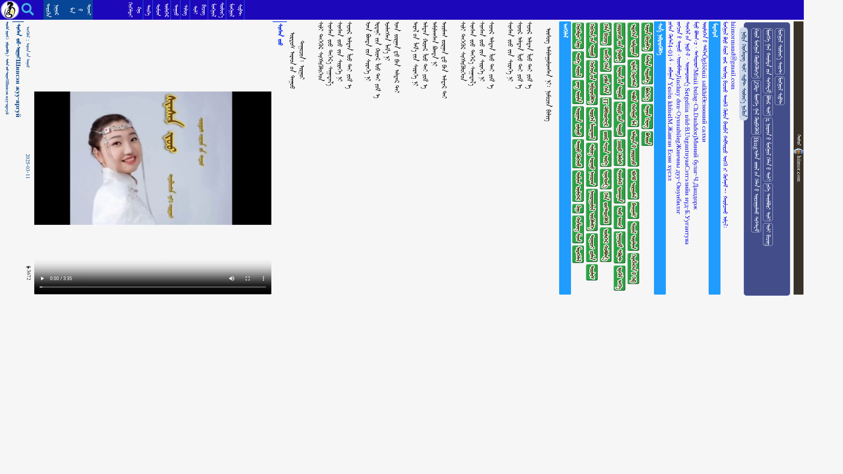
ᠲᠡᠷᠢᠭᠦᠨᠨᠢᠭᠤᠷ (52, 10)
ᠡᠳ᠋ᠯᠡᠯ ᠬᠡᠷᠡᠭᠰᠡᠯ (633, 73)
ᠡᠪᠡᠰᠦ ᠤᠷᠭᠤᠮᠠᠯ (633, 184)
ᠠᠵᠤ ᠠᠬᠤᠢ (619, 217)
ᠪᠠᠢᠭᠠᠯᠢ (633, 210)
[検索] (23, 9)
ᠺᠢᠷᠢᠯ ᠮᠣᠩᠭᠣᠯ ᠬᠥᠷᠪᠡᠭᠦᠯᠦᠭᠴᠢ (756, 53)
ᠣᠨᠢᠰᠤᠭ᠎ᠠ (606, 179)
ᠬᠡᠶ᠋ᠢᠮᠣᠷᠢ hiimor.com (799, 158)
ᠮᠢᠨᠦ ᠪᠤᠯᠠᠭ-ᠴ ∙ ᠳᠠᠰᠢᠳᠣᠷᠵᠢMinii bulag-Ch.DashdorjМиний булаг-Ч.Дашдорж (696, 115)
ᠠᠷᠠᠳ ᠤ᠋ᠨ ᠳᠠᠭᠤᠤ (27, 55)
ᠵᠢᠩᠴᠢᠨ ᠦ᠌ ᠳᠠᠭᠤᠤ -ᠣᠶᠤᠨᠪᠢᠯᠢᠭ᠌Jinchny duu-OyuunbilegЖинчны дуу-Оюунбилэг (679, 117)
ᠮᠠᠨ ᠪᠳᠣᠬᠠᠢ (80, 9)
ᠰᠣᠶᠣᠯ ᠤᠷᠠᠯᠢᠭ (633, 236)
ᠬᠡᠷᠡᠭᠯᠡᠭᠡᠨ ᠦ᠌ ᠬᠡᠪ (633, 268)
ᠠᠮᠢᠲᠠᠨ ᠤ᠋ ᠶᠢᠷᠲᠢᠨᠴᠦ (633, 148)
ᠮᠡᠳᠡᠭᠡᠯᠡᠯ (578, 254)
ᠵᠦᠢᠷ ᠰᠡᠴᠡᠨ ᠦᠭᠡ (606, 148)
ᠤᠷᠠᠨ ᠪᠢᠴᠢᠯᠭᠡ (647, 37)
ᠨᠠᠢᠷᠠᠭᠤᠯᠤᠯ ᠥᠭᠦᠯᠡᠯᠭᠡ (592, 209)
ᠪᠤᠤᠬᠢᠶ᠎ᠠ (647, 94)
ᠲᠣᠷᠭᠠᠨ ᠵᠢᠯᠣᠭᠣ (578, 121)
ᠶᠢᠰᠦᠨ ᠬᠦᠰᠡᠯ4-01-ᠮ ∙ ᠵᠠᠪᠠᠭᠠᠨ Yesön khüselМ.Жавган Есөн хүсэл (670, 101)
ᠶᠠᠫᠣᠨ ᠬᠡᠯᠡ (606, 84)
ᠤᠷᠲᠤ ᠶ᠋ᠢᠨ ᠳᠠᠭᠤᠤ (619, 119)
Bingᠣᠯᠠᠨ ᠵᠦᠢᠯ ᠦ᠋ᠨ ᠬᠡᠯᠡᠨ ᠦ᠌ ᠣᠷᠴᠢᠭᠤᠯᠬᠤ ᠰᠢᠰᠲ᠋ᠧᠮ (756, 184)
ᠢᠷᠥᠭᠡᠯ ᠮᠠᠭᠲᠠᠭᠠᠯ (592, 124)
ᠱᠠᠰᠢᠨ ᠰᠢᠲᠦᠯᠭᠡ (647, 69)
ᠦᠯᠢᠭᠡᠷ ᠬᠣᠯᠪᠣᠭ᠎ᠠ (606, 244)
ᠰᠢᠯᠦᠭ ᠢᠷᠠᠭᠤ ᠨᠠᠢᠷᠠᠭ (592, 164)
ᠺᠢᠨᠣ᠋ (578, 208)
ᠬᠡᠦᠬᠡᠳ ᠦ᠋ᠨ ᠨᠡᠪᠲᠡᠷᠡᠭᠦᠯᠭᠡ (592, 82)
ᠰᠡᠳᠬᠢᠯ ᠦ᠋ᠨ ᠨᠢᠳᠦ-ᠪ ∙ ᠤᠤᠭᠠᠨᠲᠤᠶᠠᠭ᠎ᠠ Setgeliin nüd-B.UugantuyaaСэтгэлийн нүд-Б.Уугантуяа (687, 133)
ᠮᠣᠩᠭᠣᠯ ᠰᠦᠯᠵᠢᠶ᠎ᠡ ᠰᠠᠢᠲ (780, 51)
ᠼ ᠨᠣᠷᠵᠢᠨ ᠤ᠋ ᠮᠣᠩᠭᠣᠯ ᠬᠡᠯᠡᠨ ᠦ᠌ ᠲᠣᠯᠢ (768, 149)
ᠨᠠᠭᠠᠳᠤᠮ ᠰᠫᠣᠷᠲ (619, 247)
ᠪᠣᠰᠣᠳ (647, 138)
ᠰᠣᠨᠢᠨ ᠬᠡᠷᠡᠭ (647, 116)
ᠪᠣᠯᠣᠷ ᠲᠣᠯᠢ (768, 105)
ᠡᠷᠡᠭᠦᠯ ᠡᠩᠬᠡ (619, 278)
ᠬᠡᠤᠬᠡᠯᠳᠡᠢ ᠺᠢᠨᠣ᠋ (578, 35)
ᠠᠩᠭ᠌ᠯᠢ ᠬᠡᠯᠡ (606, 59)
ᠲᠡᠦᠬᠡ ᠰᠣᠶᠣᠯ (578, 64)
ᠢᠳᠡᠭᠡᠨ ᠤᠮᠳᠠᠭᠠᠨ (633, 40)
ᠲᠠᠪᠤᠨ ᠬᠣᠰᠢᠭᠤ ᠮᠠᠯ (633, 108)
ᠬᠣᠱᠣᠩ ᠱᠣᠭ (578, 229)
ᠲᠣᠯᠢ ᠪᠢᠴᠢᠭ (768, 234)
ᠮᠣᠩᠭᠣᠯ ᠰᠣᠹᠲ (780, 90)
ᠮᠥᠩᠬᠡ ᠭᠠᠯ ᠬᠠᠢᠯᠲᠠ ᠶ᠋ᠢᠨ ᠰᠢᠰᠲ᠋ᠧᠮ (768, 60)
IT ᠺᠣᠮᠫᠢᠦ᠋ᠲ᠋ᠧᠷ (606, 112)
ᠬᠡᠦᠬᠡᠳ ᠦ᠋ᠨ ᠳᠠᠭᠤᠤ (592, 40)
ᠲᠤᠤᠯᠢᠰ (592, 272)
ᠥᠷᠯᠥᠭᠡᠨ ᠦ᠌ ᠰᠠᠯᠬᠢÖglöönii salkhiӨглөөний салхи (704, 81)
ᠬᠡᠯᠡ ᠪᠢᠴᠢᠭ (606, 34)
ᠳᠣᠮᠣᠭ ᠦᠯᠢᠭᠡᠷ (578, 186)
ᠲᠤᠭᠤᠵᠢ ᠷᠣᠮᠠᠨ (592, 247)
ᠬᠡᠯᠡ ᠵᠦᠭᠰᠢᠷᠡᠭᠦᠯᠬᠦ (606, 208)
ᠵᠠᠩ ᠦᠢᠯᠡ (578, 91)
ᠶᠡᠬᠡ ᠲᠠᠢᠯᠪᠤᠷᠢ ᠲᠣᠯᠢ (768, 202)
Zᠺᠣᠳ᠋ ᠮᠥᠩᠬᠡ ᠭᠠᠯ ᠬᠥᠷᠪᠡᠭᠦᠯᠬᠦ (756, 107)
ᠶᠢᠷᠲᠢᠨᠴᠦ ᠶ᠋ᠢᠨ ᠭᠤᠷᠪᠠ (619, 42)
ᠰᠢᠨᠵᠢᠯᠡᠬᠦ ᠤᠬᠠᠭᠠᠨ (619, 186)
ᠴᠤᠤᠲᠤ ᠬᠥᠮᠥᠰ (619, 152)
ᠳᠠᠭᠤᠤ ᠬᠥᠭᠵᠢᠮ (578, 154)
